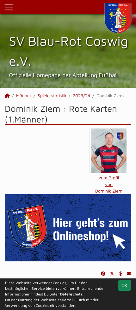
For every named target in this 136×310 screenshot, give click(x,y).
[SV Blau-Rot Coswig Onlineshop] (68, 227)
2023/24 (81, 95)
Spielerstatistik (52, 95)
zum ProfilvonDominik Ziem (108, 184)
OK (124, 285)
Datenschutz (71, 294)
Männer (23, 95)
